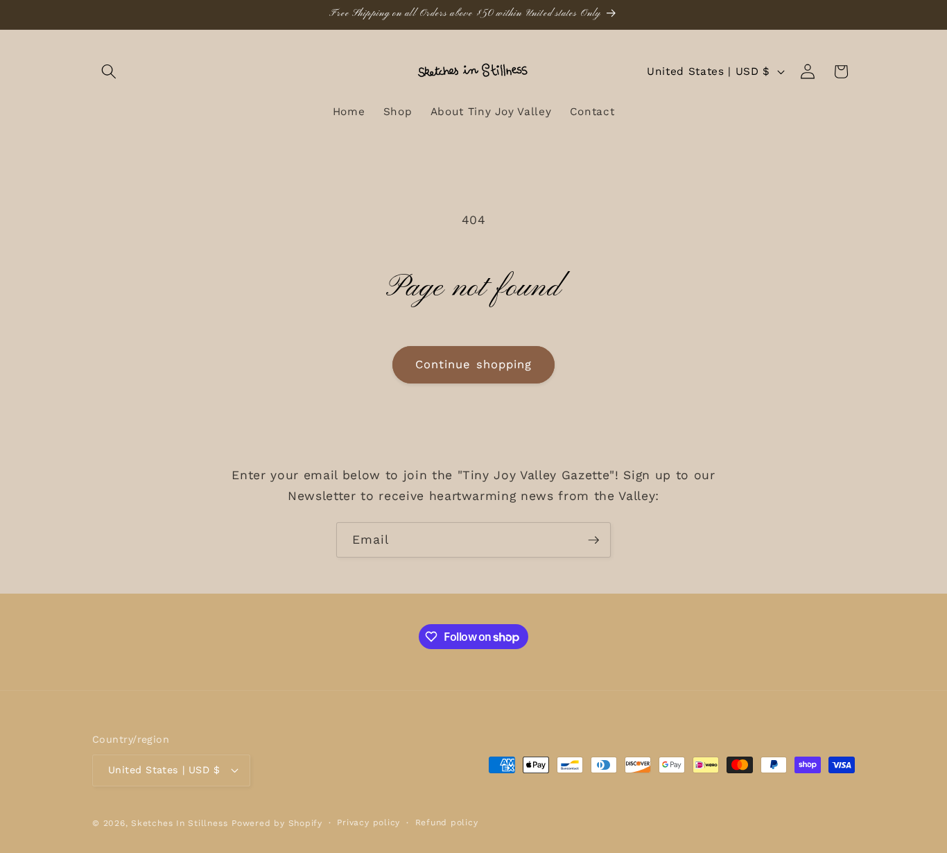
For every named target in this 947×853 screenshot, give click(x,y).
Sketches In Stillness (179, 823)
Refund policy (446, 822)
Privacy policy (368, 822)
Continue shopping (473, 364)
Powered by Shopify (277, 823)
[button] (108, 71)
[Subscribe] (593, 540)
